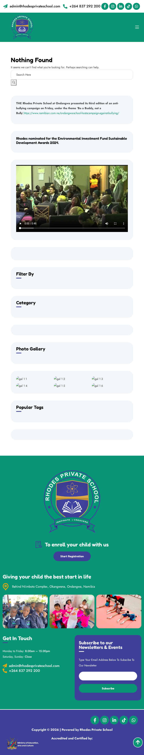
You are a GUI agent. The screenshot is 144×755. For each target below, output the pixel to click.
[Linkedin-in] (120, 6)
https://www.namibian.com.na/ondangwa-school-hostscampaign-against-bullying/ (71, 113)
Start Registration (72, 556)
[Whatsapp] (136, 6)
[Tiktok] (128, 6)
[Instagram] (112, 6)
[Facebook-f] (104, 6)
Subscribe (108, 688)
